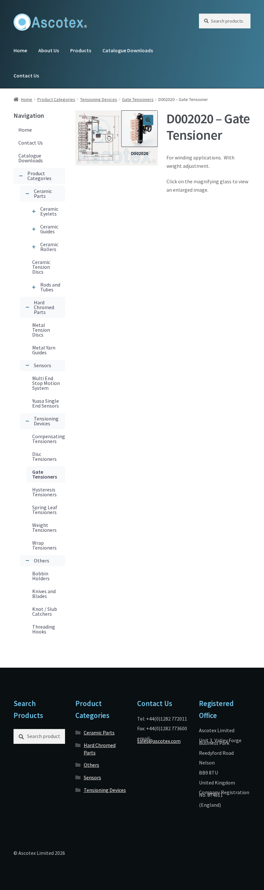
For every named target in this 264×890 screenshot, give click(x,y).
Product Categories (56, 99)
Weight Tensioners (44, 527)
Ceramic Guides (49, 229)
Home (20, 50)
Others (41, 560)
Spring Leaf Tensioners (44, 509)
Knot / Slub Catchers (44, 611)
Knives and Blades (44, 593)
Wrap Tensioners (44, 545)
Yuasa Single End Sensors (45, 403)
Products (80, 50)
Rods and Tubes (50, 287)
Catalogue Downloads (127, 50)
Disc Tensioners (44, 456)
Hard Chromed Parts (44, 307)
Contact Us (26, 75)
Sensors (42, 365)
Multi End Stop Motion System (46, 383)
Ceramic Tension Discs (41, 267)
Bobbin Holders (41, 576)
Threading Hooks (43, 629)
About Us (48, 50)
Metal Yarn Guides (43, 350)
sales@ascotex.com (159, 741)
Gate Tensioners (138, 99)
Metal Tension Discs (41, 330)
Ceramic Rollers (49, 246)
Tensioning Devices (98, 99)
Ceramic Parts (43, 193)
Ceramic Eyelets (49, 211)
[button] (148, 120)
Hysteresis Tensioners (44, 492)
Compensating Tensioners (48, 438)
